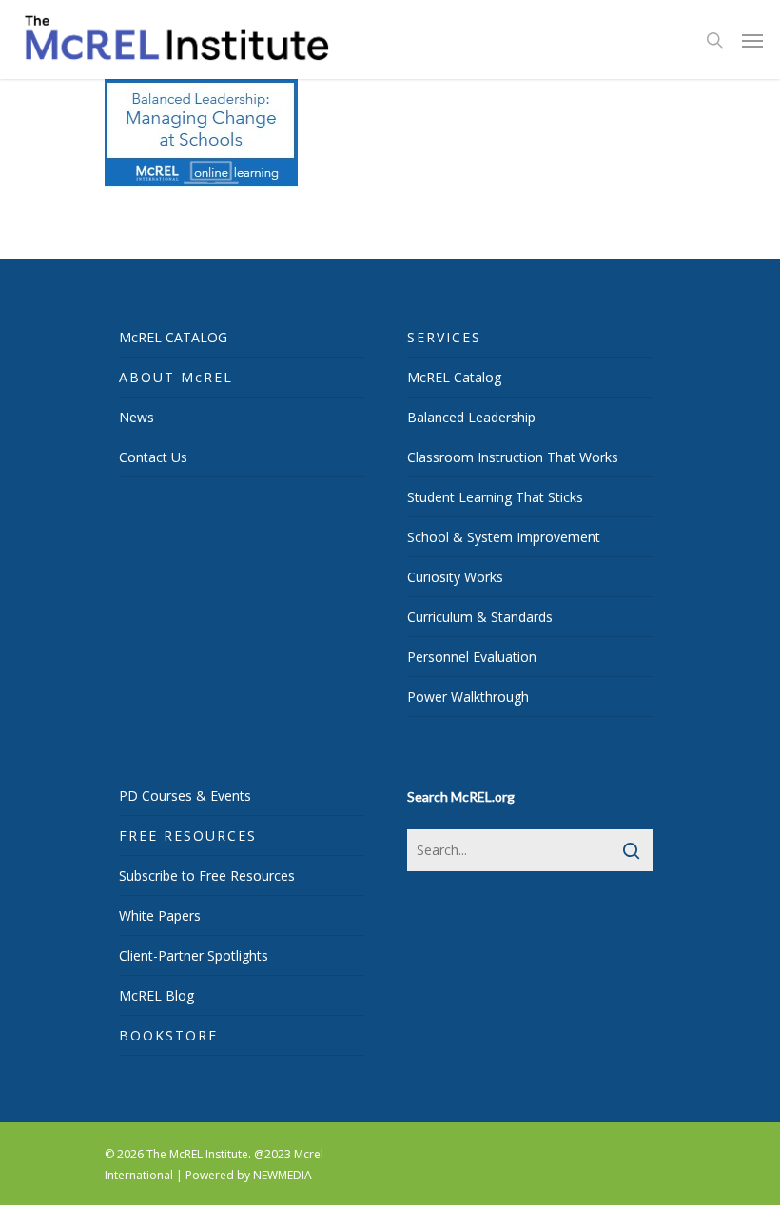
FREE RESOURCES (188, 835)
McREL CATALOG (173, 337)
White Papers (160, 915)
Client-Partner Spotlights (193, 955)
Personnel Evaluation (471, 657)
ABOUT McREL (176, 377)
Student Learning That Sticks (495, 497)
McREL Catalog (454, 377)
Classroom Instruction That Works (512, 457)
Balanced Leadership (471, 417)
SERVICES (444, 337)
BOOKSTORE (168, 1035)
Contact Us (153, 457)
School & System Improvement (503, 537)
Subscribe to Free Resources (207, 875)
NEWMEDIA (282, 1175)
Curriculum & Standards (480, 617)
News (136, 417)
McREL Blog (156, 995)
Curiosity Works (455, 577)
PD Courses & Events (185, 796)
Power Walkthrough (468, 697)
